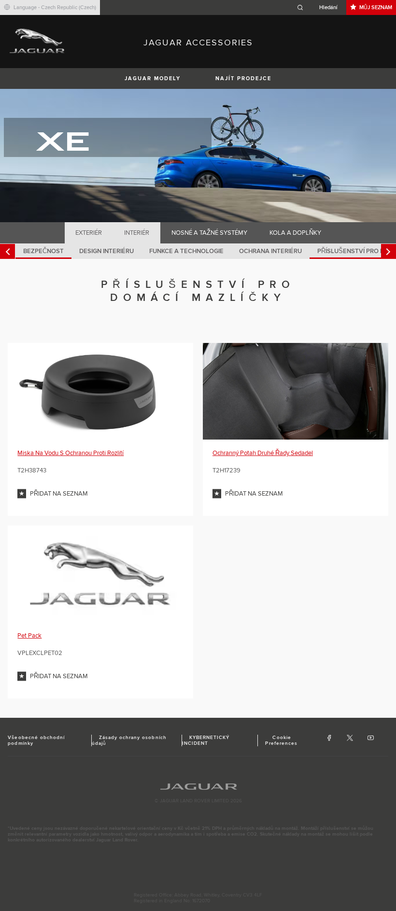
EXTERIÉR (88, 233)
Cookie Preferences (281, 740)
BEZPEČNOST (43, 251)
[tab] (89, 232)
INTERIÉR (136, 233)
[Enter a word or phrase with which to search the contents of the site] (320, 7)
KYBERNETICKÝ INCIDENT (205, 740)
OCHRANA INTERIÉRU (270, 251)
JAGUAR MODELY (153, 78)
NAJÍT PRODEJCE (243, 78)
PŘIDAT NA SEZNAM (59, 494)
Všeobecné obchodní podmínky (36, 740)
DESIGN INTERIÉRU (106, 251)
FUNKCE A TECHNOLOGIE (186, 251)
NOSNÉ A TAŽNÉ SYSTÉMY (209, 233)
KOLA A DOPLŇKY (295, 233)
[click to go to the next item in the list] (388, 251)
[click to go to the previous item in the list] (7, 251)
